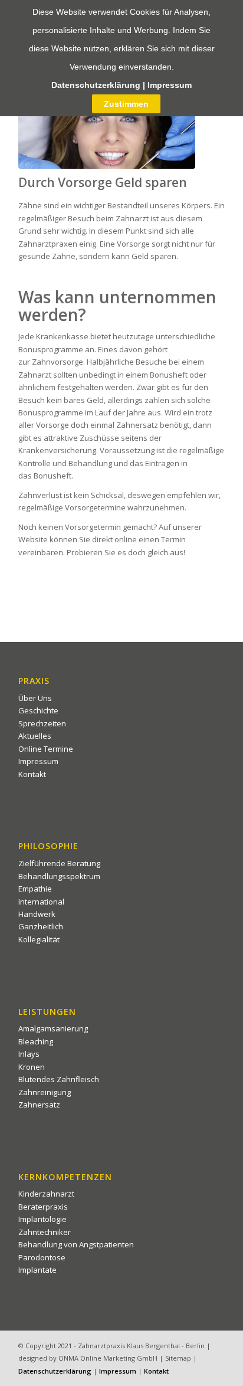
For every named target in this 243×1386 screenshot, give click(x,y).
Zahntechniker (44, 1232)
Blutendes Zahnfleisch (58, 1079)
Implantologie (42, 1219)
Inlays (29, 1053)
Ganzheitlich (40, 926)
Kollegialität (39, 939)
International (41, 901)
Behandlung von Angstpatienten (76, 1244)
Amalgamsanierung (53, 1028)
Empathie (35, 888)
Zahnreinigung (44, 1092)
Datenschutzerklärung (54, 1371)
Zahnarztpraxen (47, 243)
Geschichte (38, 710)
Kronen (31, 1066)
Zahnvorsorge (57, 361)
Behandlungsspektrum (59, 876)
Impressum (38, 761)
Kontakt (32, 774)
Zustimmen (126, 104)
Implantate (37, 1269)
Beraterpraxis (43, 1206)
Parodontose (41, 1257)
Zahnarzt (132, 218)
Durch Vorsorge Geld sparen (102, 182)
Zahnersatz (39, 1104)
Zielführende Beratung (59, 863)
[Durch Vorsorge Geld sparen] (106, 135)
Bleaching (35, 1041)
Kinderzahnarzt (46, 1193)
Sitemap (178, 1358)
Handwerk (36, 914)
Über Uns (35, 698)
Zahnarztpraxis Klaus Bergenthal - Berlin (141, 1345)
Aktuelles (34, 735)
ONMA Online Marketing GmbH (107, 1358)
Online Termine (45, 748)
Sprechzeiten (42, 723)
